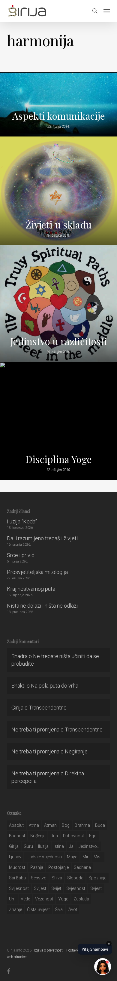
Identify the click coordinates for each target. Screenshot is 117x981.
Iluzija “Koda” (22, 521)
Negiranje (76, 751)
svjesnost (75, 888)
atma (34, 825)
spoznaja (97, 877)
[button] (107, 11)
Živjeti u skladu (59, 224)
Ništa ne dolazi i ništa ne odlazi (42, 605)
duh (54, 835)
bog (66, 825)
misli (98, 856)
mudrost (17, 867)
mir (85, 856)
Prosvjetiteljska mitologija (37, 572)
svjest (96, 888)
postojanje (58, 867)
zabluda (81, 899)
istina (59, 846)
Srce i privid (20, 555)
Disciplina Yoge (59, 459)
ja (71, 846)
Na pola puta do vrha (54, 685)
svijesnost (19, 888)
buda (100, 825)
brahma (82, 825)
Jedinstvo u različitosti (58, 341)
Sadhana (82, 867)
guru (28, 846)
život (72, 909)
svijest (40, 888)
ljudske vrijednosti (44, 856)
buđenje (37, 835)
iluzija (43, 846)
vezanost (44, 899)
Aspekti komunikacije (58, 115)
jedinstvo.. (89, 846)
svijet (56, 888)
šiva (59, 909)
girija (14, 846)
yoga (63, 899)
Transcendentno (48, 707)
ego (93, 835)
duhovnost (73, 835)
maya (72, 856)
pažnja (36, 867)
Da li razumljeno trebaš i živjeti (42, 538)
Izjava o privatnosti (49, 950)
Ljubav (15, 856)
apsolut (16, 825)
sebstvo (38, 877)
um (12, 899)
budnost (17, 835)
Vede (25, 899)
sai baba (17, 877)
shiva (57, 877)
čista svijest (38, 909)
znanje (15, 909)
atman (50, 825)
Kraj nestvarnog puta (31, 589)
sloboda (75, 877)
